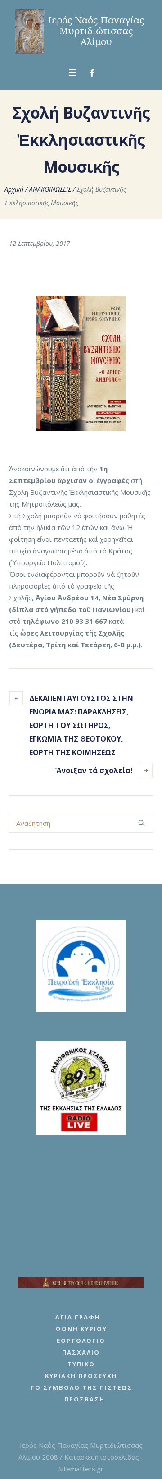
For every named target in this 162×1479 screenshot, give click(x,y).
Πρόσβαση (84, 1399)
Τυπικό (81, 1364)
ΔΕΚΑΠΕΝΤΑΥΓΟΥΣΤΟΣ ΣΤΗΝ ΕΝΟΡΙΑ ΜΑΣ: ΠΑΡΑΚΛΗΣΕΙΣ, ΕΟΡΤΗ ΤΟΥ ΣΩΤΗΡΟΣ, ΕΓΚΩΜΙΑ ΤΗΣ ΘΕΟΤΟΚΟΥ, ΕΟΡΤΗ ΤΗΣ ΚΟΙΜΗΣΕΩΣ (81, 725)
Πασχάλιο (81, 1352)
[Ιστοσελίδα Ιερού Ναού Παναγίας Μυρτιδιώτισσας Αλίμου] (81, 31)
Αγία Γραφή (77, 1317)
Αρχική (13, 189)
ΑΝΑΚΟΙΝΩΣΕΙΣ (50, 189)
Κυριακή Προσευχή (81, 1376)
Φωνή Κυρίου (81, 1329)
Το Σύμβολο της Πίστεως (81, 1387)
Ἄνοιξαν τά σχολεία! (94, 770)
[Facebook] (92, 73)
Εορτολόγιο (81, 1340)
